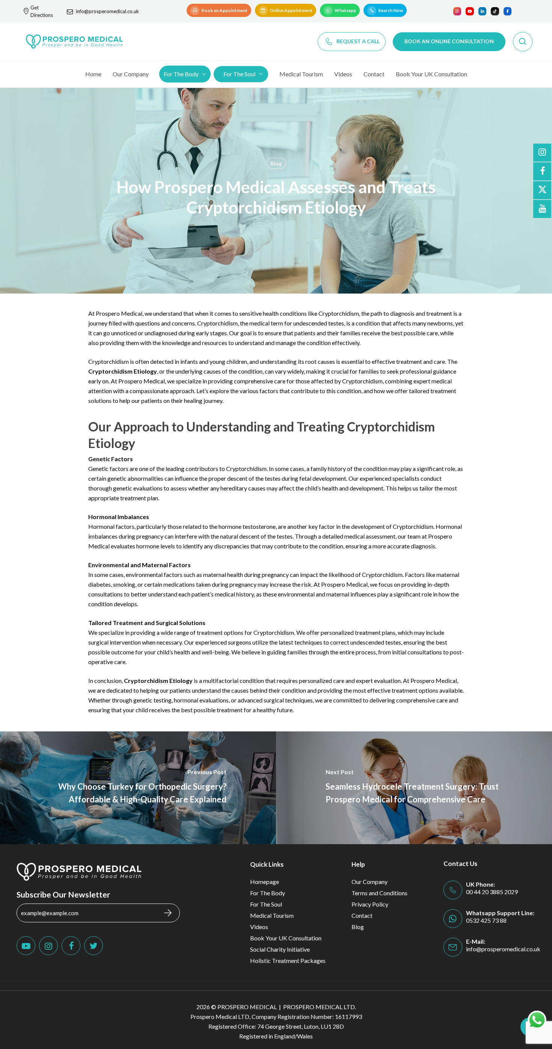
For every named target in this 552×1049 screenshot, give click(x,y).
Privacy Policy (369, 904)
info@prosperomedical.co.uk (107, 11)
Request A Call (358, 41)
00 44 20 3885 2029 (492, 891)
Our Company (369, 881)
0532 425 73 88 (486, 920)
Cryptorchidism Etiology (122, 371)
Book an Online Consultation (449, 41)
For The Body (267, 892)
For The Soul (266, 904)
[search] (522, 41)
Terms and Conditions (379, 892)
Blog (276, 163)
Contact (362, 915)
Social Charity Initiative (280, 949)
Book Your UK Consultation (285, 938)
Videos (259, 926)
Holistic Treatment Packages (288, 960)
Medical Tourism (272, 915)
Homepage (264, 881)
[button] (219, 10)
